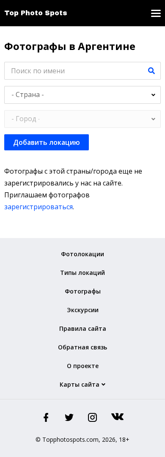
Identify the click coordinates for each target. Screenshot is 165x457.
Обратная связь (82, 347)
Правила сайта (82, 328)
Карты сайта (79, 384)
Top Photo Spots (35, 13)
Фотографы (83, 291)
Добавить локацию (46, 142)
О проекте (83, 366)
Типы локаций (82, 273)
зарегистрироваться (38, 206)
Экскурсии (83, 310)
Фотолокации (82, 254)
